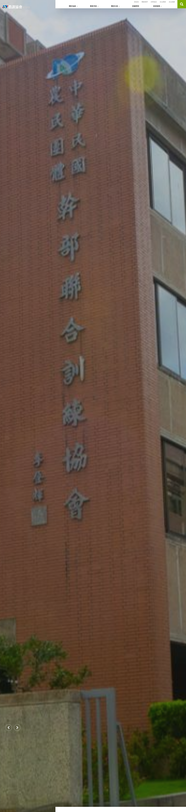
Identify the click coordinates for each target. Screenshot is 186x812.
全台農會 (163, 2)
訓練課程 (135, 6)
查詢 (181, 4)
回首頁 (136, 2)
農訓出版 (114, 6)
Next (17, 727)
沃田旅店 (154, 2)
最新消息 (93, 6)
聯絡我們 (145, 2)
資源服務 (156, 6)
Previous (8, 727)
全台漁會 (172, 2)
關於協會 (72, 6)
